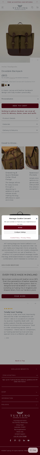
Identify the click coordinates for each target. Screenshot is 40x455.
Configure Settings (20, 232)
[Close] (36, 218)
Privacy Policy (26, 238)
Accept (20, 227)
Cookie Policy (15, 238)
